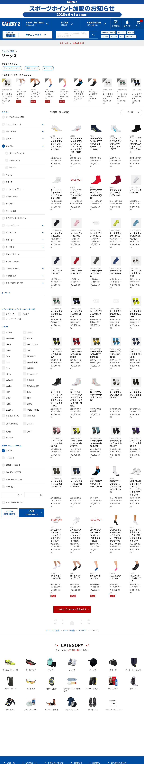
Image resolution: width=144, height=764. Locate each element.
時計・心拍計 (11, 211)
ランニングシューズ (13, 124)
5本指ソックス (31, 68)
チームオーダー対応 (13, 319)
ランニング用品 (8, 51)
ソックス (9, 146)
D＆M (8, 356)
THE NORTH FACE (108, 32)
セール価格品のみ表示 (14, 502)
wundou (30, 424)
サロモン (9, 438)
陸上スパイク (11, 131)
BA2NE (8, 344)
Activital (9, 332)
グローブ (9, 182)
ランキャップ (131, 36)
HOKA (8, 374)
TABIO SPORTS (33, 410)
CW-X (29, 350)
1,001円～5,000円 (13, 465)
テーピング (10, 247)
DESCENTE (31, 356)
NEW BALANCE (33, 386)
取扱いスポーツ (35, 23)
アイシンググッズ (12, 254)
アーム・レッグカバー (14, 189)
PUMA (8, 404)
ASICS (29, 338)
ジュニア (25, 314)
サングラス (10, 204)
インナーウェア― (12, 225)
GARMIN (30, 368)
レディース (10, 314)
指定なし (9, 450)
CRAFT (8, 350)
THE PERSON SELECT (14, 283)
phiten (8, 398)
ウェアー (9, 139)
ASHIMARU (10, 338)
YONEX (8, 432)
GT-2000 (105, 36)
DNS (7, 362)
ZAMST (29, 432)
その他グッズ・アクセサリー (17, 218)
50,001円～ (10, 487)
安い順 (130, 112)
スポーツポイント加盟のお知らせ (72, 43)
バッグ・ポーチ (12, 196)
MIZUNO (30, 380)
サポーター (10, 240)
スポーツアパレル (12, 268)
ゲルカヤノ (121, 32)
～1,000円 (10, 458)
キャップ (9, 175)
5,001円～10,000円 (13, 472)
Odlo (29, 392)
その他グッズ (11, 276)
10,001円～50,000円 (14, 479)
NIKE (121, 36)
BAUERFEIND (32, 344)
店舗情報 (64, 23)
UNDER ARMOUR (12, 425)
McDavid (9, 380)
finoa (8, 368)
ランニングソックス (11, 68)
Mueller (9, 386)
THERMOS (31, 416)
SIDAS (29, 404)
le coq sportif (32, 374)
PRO (29, 398)
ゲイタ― (47, 68)
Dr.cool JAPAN (32, 362)
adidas (29, 332)
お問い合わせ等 (94, 23)
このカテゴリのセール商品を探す (71, 609)
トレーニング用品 (12, 261)
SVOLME (114, 36)
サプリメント (11, 232)
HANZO (131, 32)
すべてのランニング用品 (15, 117)
